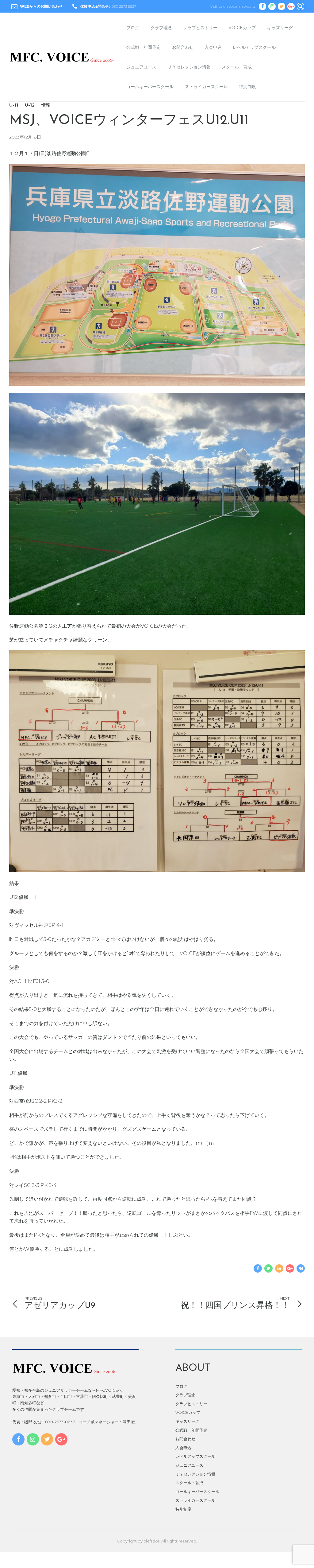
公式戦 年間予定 (143, 47)
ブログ (132, 27)
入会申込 (213, 47)
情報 (45, 105)
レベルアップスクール (254, 47)
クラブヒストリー (200, 27)
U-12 (30, 105)
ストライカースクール (206, 86)
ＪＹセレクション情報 (189, 67)
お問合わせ (182, 47)
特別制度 (247, 86)
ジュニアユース (141, 67)
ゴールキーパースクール (150, 86)
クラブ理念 (161, 27)
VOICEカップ (242, 27)
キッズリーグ (280, 27)
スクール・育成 (237, 67)
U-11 (13, 105)
